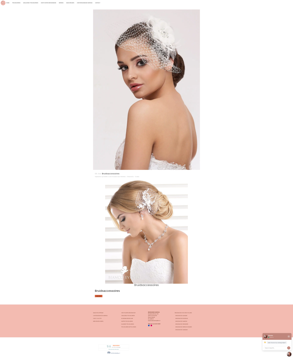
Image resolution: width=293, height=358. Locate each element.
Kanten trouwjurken (127, 321)
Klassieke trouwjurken (127, 324)
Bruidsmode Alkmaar (181, 315)
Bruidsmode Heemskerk (181, 324)
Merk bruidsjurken (98, 321)
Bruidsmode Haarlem (181, 321)
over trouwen (113, 177)
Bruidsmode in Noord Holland (183, 313)
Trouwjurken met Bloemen (128, 327)
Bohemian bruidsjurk (127, 318)
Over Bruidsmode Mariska (100, 315)
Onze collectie (97, 318)
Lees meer (98, 296)
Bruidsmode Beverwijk (181, 318)
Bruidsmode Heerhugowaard (183, 327)
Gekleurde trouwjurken (128, 315)
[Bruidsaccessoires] (146, 89)
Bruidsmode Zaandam (181, 330)
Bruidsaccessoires (111, 174)
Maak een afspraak (98, 313)
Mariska (123, 177)
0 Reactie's (130, 177)
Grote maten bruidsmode (128, 313)
